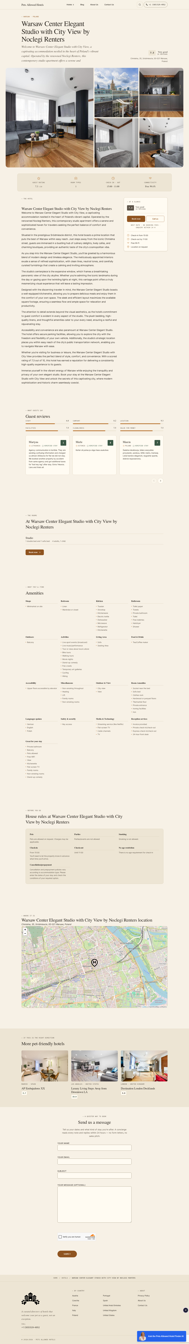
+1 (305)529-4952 (30, 1327)
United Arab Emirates (112, 1305)
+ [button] (25, 929)
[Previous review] (154, 481)
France (75, 1305)
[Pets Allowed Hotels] (43, 1299)
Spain (105, 1300)
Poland (75, 1315)
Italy (74, 1310)
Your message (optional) (71, 1185)
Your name (63, 1143)
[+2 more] (161, 142)
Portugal (106, 1296)
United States (108, 1315)
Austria (75, 1296)
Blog (82, 4)
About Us (94, 4)
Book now (136, 219)
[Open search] (140, 4)
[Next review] (160, 481)
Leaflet (144, 1007)
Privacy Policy (144, 1296)
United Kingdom (109, 1310)
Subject (61, 1171)
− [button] (25, 933)
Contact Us (109, 4)
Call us (155, 219)
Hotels (70, 4)
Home (55, 1278)
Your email (63, 1157)
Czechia (75, 1300)
